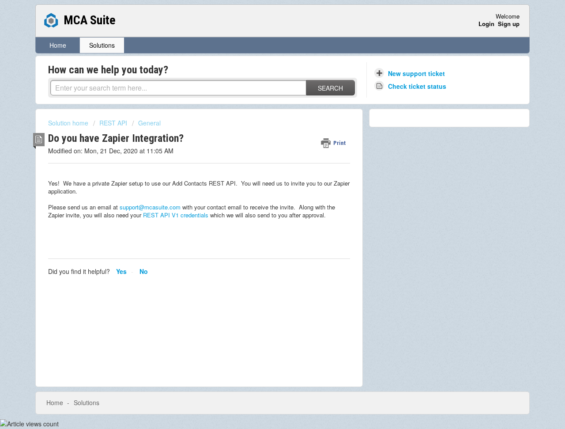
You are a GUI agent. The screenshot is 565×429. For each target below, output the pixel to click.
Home (57, 45)
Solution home (69, 122)
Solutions (102, 45)
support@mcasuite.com (150, 207)
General (149, 122)
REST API (113, 122)
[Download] (266, 97)
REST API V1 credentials (175, 215)
